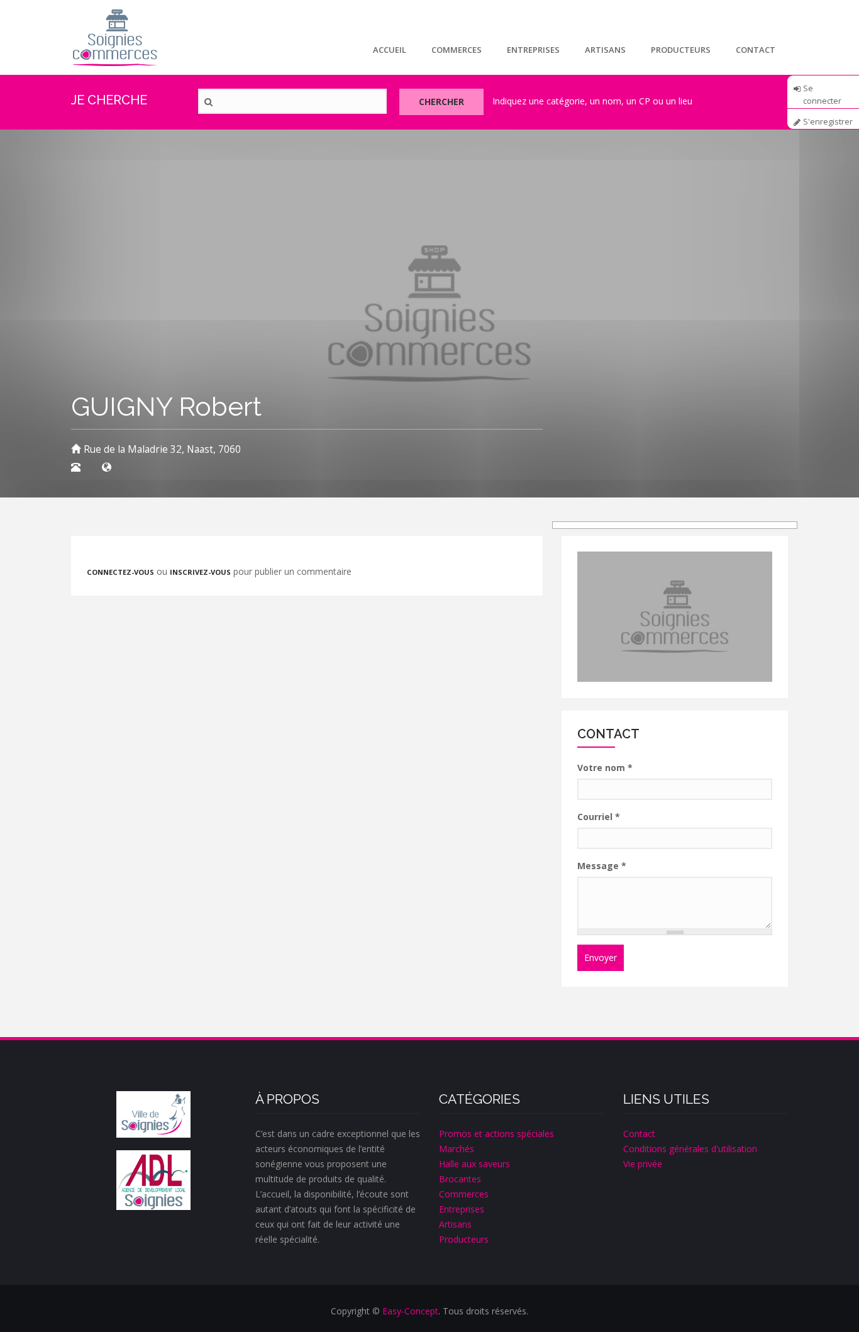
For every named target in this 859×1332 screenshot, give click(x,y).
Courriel (598, 817)
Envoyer (600, 957)
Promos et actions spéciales (496, 1134)
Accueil (389, 49)
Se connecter (822, 92)
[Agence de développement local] (153, 1180)
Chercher (441, 102)
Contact (755, 49)
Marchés (456, 1149)
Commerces (456, 49)
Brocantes (460, 1179)
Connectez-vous (120, 572)
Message (601, 866)
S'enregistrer (828, 121)
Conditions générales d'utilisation (690, 1149)
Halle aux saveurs (474, 1164)
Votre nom (605, 768)
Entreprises (533, 49)
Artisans (605, 49)
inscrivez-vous (200, 572)
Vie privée (642, 1164)
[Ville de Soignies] (153, 1114)
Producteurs (681, 49)
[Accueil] (114, 37)
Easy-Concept (410, 1311)
